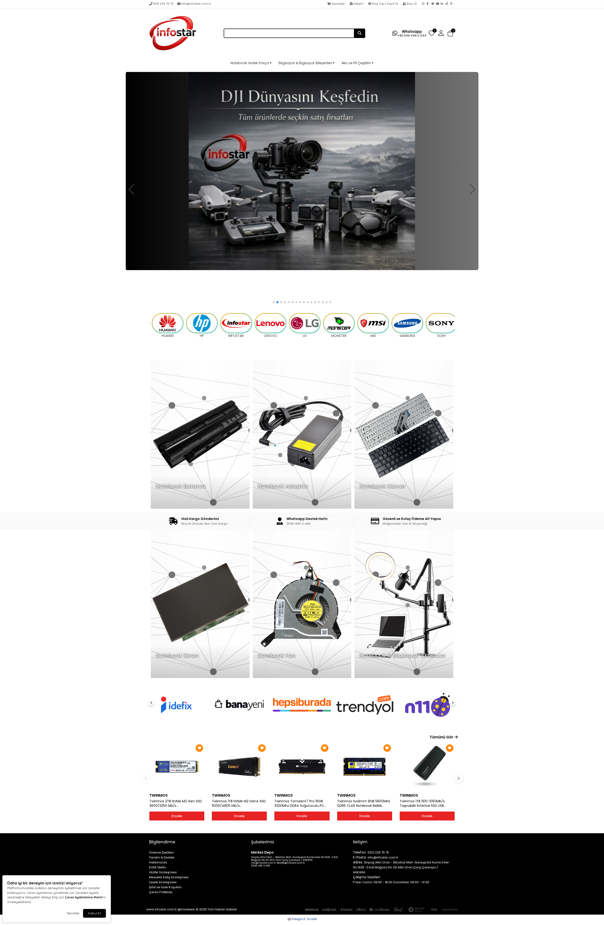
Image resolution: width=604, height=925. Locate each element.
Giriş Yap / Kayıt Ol (384, 4)
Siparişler (338, 4)
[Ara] (359, 33)
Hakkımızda (158, 862)
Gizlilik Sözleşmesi (163, 872)
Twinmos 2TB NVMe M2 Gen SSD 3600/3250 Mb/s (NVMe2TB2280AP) (175, 803)
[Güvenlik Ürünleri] (302, 171)
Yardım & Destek (161, 857)
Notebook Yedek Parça (250, 63)
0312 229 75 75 (163, 4)
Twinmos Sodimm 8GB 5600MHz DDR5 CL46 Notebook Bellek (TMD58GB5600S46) (363, 803)
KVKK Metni (157, 867)
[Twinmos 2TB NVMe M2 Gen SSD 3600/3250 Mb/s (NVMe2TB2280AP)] (176, 766)
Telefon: (359, 852)
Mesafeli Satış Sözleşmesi (169, 877)
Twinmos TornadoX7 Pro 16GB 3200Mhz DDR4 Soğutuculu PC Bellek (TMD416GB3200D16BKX (299, 803)
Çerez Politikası (160, 892)
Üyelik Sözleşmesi (162, 882)
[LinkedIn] (443, 4)
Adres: (358, 862)
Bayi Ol (411, 4)
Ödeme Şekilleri (161, 852)
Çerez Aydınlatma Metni (83, 897)
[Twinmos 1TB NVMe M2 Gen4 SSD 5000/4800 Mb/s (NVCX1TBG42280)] (239, 766)
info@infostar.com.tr (196, 4)
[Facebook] (429, 4)
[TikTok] (447, 4)
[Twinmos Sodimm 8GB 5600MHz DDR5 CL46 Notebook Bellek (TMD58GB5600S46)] (364, 766)
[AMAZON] (427, 705)
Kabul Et (94, 913)
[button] (450, 33)
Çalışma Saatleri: (366, 877)
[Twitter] (433, 4)
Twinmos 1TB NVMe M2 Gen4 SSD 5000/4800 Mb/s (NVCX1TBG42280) (239, 803)
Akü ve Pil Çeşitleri (356, 63)
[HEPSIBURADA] (239, 705)
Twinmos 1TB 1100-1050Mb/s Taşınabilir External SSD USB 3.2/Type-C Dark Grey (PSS (422, 803)
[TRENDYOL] (302, 705)
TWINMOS (158, 795)
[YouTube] (438, 4)
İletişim (358, 4)
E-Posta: (359, 857)
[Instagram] (424, 4)
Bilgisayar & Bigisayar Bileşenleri (305, 63)
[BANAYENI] (176, 705)
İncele (177, 815)
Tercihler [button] (73, 913)
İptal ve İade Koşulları (165, 887)
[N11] (365, 705)
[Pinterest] (452, 4)
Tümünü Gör (442, 737)
